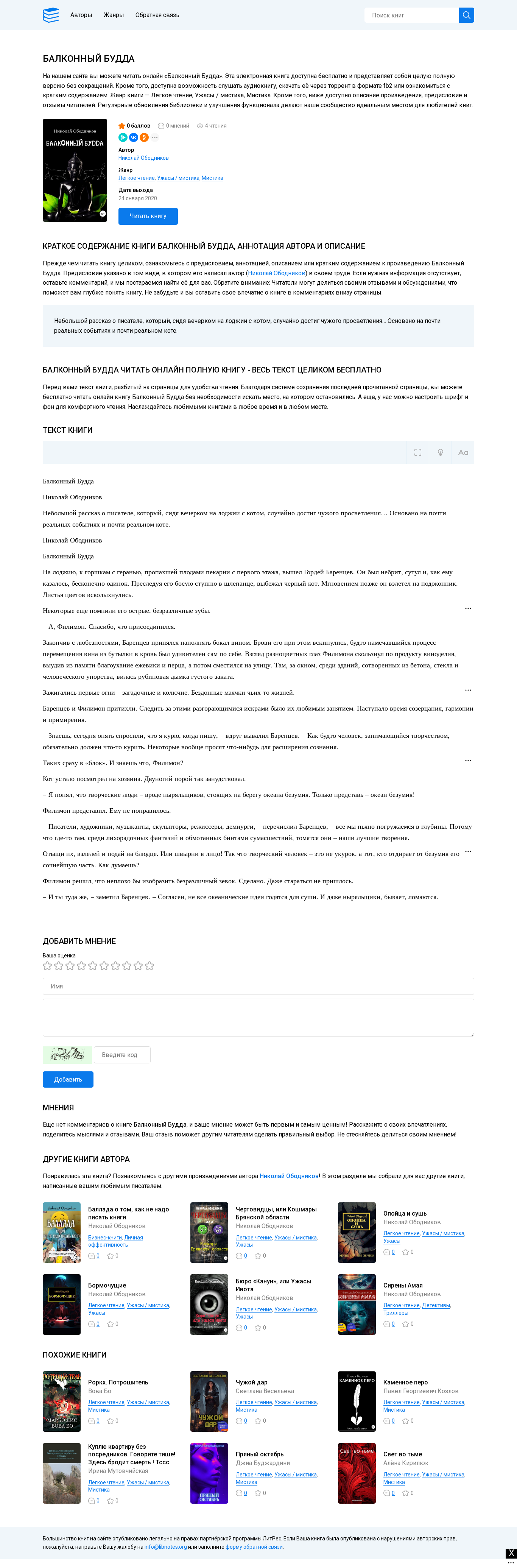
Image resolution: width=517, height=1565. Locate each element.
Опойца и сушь (405, 1213)
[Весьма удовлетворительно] (82, 965)
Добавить (68, 1079)
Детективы (436, 1305)
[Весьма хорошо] (105, 965)
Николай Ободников (143, 158)
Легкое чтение (136, 178)
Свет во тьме (402, 1454)
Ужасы (244, 1245)
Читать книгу (148, 216)
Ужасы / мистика (178, 178)
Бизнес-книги (105, 1238)
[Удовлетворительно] (71, 965)
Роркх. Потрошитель (118, 1382)
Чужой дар (252, 1382)
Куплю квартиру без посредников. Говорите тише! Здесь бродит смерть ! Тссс (131, 1454)
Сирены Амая (403, 1285)
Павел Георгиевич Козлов (421, 1391)
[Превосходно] (150, 965)
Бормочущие (107, 1285)
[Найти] (466, 15)
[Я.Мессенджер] (123, 137)
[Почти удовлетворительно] (59, 965)
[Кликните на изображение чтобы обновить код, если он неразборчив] (67, 1055)
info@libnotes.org (166, 1547)
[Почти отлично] (128, 965)
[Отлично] (139, 965)
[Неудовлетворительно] (48, 965)
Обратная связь (157, 15)
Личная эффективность (115, 1241)
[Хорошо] (94, 965)
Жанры (114, 15)
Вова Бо (99, 1391)
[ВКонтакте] (133, 137)
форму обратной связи (254, 1547)
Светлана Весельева (265, 1391)
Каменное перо (405, 1382)
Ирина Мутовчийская (118, 1471)
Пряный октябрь (260, 1454)
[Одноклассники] (144, 137)
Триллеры (395, 1313)
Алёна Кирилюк (405, 1463)
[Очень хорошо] (116, 965)
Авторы (81, 15)
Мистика (212, 178)
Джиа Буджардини (263, 1463)
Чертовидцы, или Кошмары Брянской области (276, 1213)
